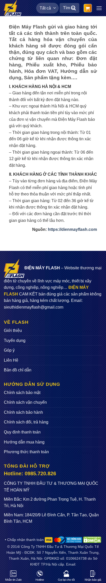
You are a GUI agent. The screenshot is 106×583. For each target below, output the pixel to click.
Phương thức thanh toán (26, 452)
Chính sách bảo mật (22, 392)
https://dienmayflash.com (72, 229)
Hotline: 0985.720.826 (30, 473)
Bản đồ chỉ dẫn (17, 370)
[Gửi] (73, 8)
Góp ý (9, 350)
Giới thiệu (13, 330)
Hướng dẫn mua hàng (24, 442)
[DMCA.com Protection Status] (92, 540)
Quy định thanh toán (22, 432)
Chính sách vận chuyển (25, 402)
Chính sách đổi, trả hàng (26, 422)
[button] (88, 8)
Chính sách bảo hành (23, 412)
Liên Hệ (11, 360)
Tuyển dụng (14, 340)
